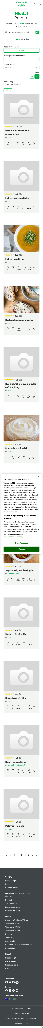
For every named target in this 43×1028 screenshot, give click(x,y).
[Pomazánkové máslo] (21, 428)
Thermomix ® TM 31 (13, 927)
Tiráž (26, 1023)
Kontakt (28, 1008)
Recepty (8, 877)
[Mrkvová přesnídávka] (21, 176)
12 (6, 59)
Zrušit (7, 90)
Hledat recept (10, 881)
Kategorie (9, 884)
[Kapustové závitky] (21, 676)
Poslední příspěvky (12, 910)
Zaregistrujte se (11, 903)
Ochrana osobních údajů (15, 1018)
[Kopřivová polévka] (21, 740)
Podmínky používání (21, 1013)
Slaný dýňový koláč (16, 634)
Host (9, 137)
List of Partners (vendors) (13, 537)
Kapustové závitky (15, 698)
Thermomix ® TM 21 (13, 924)
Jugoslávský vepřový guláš (20, 570)
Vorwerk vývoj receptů (16, 765)
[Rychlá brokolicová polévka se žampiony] (21, 362)
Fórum (8, 916)
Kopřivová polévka (15, 762)
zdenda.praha (13, 573)
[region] (21, 514)
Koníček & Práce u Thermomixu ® (18, 945)
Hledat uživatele (11, 965)
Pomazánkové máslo (16, 448)
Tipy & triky (9, 938)
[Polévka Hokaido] (21, 804)
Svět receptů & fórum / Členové (17, 920)
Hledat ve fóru (10, 961)
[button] (2, 4)
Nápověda (18, 1023)
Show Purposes (21, 543)
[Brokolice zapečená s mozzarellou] (21, 109)
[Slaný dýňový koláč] (21, 612)
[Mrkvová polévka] (21, 238)
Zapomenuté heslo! (12, 907)
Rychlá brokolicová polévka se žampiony (20, 385)
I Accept (21, 549)
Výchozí (8, 68)
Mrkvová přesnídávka (17, 198)
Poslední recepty (11, 888)
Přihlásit (8, 900)
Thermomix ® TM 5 (12, 931)
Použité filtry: (9, 82)
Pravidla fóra (10, 948)
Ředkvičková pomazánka (19, 320)
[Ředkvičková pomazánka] (21, 299)
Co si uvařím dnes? (12, 941)
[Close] (38, 476)
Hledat (8, 954)
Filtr (23, 50)
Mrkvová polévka (14, 259)
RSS (7, 968)
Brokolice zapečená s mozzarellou (17, 132)
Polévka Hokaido (14, 826)
